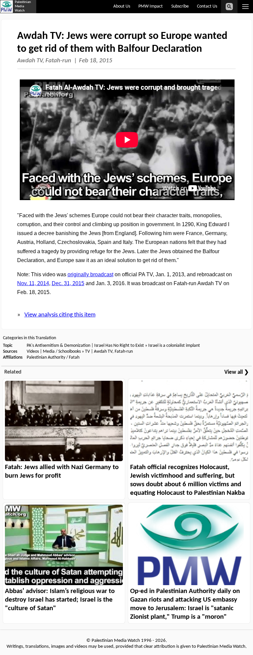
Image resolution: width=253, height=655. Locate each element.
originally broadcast (90, 274)
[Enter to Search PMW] (229, 6)
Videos (33, 351)
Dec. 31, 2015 (68, 283)
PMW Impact (150, 6)
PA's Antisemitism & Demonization (58, 345)
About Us (121, 6)
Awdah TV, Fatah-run (44, 61)
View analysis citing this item (60, 315)
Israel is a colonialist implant (174, 345)
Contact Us (207, 6)
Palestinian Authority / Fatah (53, 357)
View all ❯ (236, 372)
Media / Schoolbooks (62, 351)
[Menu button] (245, 6)
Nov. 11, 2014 (33, 283)
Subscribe (180, 6)
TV (87, 351)
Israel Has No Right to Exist (119, 345)
